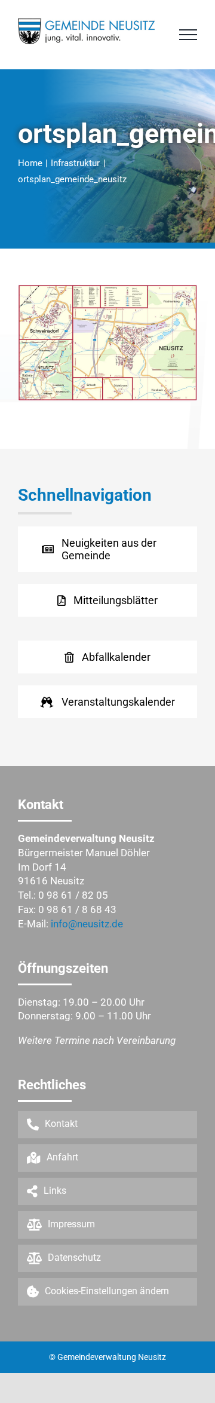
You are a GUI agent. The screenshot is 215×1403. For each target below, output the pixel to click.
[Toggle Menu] (188, 34)
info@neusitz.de (87, 924)
